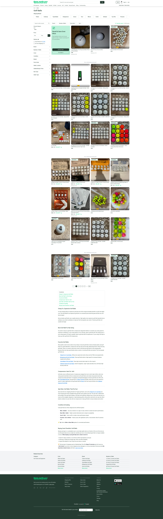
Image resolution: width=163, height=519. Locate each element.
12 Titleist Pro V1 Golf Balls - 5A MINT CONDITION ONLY (118, 279)
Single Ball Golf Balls (111, 464)
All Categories (36, 5)
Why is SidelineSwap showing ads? (90, 62)
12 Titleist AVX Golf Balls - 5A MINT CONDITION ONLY (100, 117)
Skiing (77, 5)
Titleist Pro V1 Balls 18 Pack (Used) (78, 182)
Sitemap (98, 498)
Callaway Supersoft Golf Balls (67, 363)
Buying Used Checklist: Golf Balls (66, 305)
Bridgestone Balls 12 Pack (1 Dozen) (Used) (60, 182)
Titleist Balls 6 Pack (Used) (76, 278)
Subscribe (97, 509)
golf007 (53, 208)
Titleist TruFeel (80, 379)
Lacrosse (59, 5)
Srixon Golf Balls (85, 466)
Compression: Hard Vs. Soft (65, 299)
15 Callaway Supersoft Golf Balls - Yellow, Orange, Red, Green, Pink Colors (119, 146)
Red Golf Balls (61, 464)
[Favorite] (89, 27)
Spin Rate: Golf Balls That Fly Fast (66, 301)
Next (89, 286)
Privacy (98, 488)
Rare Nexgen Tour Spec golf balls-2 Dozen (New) (99, 279)
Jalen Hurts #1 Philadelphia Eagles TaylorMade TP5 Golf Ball (58, 242)
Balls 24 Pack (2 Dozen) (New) (97, 49)
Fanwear (42, 5)
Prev (73, 286)
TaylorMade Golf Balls (87, 462)
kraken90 (53, 143)
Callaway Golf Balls (86, 460)
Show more (60, 468)
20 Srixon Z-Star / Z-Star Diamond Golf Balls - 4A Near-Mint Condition (80, 242)
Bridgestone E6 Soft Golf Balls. (67, 357)
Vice (82, 16)
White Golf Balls (61, 458)
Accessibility (99, 494)
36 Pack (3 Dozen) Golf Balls (112, 462)
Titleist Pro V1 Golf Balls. (66, 355)
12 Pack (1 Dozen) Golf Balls (112, 458)
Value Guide (126, 5)
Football (66, 5)
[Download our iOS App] (119, 480)
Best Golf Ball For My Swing (65, 296)
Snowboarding (82, 5)
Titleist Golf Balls (86, 458)
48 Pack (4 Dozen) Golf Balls (112, 466)
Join (128, 2)
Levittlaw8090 (93, 275)
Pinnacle (122, 16)
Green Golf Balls (61, 462)
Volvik (97, 16)
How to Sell (82, 482)
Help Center (121, 5)
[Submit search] (102, 2)
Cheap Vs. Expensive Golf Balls (66, 294)
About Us (99, 480)
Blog (98, 500)
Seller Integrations (84, 486)
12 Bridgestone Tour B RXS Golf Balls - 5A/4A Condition (120, 89)
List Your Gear (61, 49)
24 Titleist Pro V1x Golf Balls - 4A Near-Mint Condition (99, 89)
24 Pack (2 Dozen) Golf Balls (112, 460)
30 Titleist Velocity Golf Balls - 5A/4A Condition (60, 88)
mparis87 (73, 47)
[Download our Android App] (121, 484)
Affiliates (99, 484)
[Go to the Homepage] (40, 2)
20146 (43, 41)
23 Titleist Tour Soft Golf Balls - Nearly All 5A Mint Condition (60, 117)
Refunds (66, 482)
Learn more (51, 484)
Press (98, 496)
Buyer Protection (68, 484)
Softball (54, 5)
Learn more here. (79, 448)
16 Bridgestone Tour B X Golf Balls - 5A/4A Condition (79, 117)
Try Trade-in (60, 52)
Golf (63, 5)
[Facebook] (37, 488)
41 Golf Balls (53, 145)
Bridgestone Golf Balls (87, 464)
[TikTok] (46, 488)
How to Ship (83, 484)
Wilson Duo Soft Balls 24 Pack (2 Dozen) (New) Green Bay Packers (80, 212)
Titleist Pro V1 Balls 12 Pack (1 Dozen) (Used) (100, 182)
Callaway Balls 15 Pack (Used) (117, 241)
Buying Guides (52, 487)
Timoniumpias (74, 85)
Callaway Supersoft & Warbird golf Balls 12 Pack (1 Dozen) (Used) (119, 183)
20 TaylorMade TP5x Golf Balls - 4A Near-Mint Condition (120, 117)
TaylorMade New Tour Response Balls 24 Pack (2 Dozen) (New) (80, 50)
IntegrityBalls (54, 85)
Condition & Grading (63, 303)
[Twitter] (43, 488)
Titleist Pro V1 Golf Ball (95, 391)
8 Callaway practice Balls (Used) (97, 211)
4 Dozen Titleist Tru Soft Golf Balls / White (59, 211)
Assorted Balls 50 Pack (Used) (117, 49)
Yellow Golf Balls (61, 460)
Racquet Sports (72, 5)
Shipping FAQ (68, 480)
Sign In (124, 2)
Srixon (82, 381)
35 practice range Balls (115, 211)
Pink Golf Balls (61, 466)
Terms (98, 486)
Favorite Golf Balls (63, 298)
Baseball (50, 5)
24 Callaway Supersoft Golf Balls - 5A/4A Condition (99, 146)
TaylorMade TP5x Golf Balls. (66, 361)
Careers (98, 482)
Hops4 (73, 208)
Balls (38, 8)
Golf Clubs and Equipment (39, 458)
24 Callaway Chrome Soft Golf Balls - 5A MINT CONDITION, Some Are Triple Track (80, 146)
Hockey (46, 5)
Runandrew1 (113, 47)
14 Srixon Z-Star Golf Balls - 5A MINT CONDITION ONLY (98, 242)
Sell (118, 2)
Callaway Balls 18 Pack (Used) (57, 278)
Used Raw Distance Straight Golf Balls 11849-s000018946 (80, 89)
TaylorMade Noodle (64, 379)
